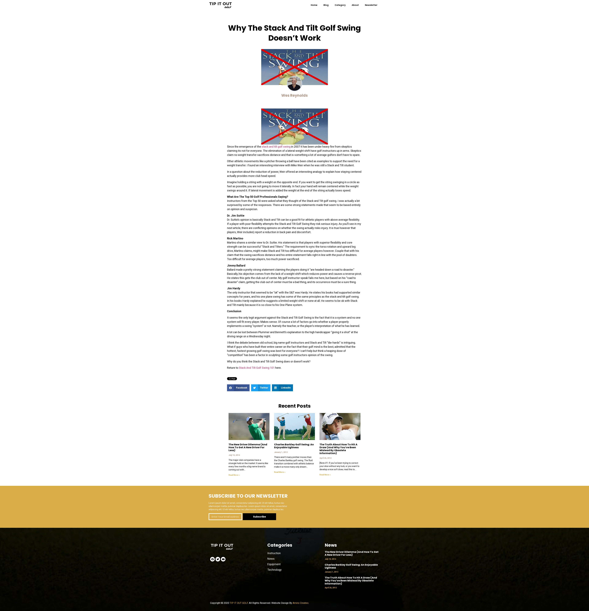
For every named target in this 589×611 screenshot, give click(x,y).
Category (340, 5)
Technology (274, 569)
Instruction (274, 553)
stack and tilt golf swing (276, 146)
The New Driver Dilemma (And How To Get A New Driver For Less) (248, 447)
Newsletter (371, 5)
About (355, 5)
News (271, 558)
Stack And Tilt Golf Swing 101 (256, 367)
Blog (326, 5)
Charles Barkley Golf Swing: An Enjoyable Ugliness (294, 446)
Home (314, 5)
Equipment (274, 564)
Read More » (234, 475)
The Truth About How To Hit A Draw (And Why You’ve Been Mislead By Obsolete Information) (338, 449)
